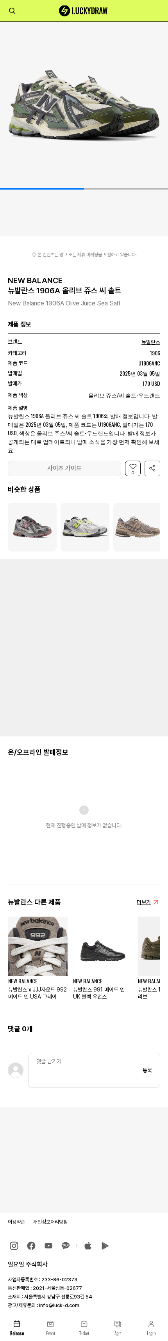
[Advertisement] (84, 647)
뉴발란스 (150, 342)
